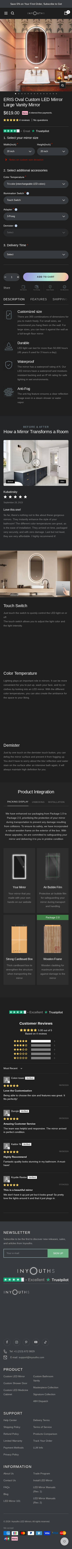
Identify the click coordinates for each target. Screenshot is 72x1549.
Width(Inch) (10, 144)
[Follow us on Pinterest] (26, 1342)
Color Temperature (14, 177)
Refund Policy (11, 1433)
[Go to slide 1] (15, 93)
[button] (11, 120)
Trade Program (41, 1473)
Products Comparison (45, 1433)
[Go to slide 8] (37, 93)
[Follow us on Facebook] (6, 1342)
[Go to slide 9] (40, 93)
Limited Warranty (12, 1440)
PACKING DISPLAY (17, 802)
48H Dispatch (40, 1401)
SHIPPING (60, 299)
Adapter (9, 209)
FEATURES (38, 299)
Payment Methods (13, 1447)
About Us (8, 1473)
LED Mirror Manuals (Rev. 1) (44, 1489)
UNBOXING (38, 802)
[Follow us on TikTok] (45, 1342)
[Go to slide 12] (50, 93)
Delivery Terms (41, 1420)
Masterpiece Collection (45, 1387)
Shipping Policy (11, 1427)
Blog (5, 1494)
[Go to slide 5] (28, 93)
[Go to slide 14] (56, 93)
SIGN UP (58, 1253)
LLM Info (38, 1447)
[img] (11, 1085)
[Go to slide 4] (25, 93)
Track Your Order (42, 1440)
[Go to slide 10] (43, 93)
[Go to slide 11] (47, 93)
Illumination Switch (15, 193)
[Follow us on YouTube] (35, 1342)
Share (6, 287)
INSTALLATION (56, 802)
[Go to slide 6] (31, 93)
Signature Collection (44, 1394)
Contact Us (9, 1480)
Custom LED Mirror (14, 1376)
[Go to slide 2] (18, 93)
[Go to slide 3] (21, 93)
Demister (9, 225)
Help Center (10, 1420)
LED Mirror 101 (11, 1501)
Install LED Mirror (42, 1480)
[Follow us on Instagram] (16, 1342)
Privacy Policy (11, 1454)
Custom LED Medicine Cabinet (15, 1392)
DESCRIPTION (14, 299)
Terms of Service (42, 1427)
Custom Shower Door (15, 1383)
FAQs (6, 1487)
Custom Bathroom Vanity (43, 1378)
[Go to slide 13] (53, 93)
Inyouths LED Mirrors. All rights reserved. (31, 1521)
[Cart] (66, 13)
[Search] (12, 13)
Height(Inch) (45, 144)
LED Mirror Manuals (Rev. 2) (44, 1500)
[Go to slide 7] (34, 93)
